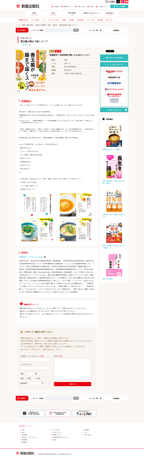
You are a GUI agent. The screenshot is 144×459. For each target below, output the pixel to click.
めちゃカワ (109, 20)
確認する (72, 384)
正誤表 (92, 6)
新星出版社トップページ (26, 426)
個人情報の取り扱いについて (60, 437)
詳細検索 (116, 30)
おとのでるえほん (53, 20)
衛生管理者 (80, 20)
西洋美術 (100, 20)
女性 (38, 378)
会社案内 (56, 6)
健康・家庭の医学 (27, 25)
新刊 (23, 430)
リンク (86, 432)
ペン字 (44, 20)
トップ (18, 25)
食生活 (55, 25)
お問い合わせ (81, 6)
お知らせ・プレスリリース (29, 437)
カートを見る (56, 430)
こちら (57, 349)
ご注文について (103, 6)
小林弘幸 (24, 45)
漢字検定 (71, 20)
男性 (29, 378)
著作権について (68, 6)
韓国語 (64, 20)
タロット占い (91, 20)
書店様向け (25, 439)
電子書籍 (24, 435)
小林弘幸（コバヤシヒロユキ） (31, 257)
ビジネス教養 (35, 20)
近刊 (23, 432)
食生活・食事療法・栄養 (43, 25)
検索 (76, 30)
